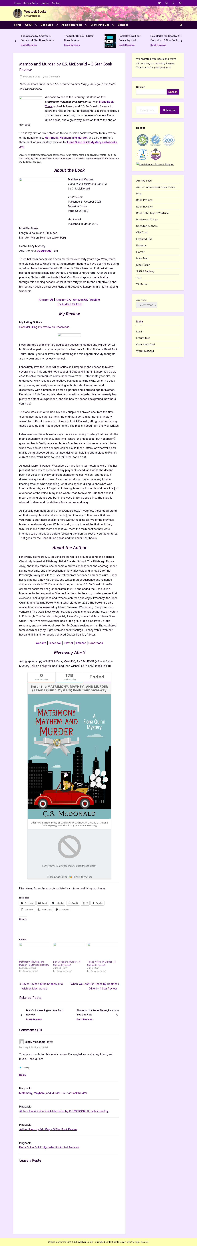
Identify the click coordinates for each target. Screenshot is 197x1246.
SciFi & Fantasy (145, 271)
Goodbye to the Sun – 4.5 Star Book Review (165, 38)
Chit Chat (141, 232)
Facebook (54, 643)
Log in (139, 331)
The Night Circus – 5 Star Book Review (35, 38)
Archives (141, 300)
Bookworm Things (147, 219)
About (28, 24)
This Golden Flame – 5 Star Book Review (96, 1012)
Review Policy (31, 3)
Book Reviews (29, 45)
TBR (138, 277)
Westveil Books (35, 12)
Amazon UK (80, 299)
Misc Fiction (143, 264)
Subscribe (169, 110)
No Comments (52, 77)
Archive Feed (144, 180)
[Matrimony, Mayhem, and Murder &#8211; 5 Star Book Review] (34, 951)
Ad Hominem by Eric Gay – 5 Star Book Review (48, 1129)
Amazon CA (63, 299)
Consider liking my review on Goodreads (44, 327)
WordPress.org (145, 350)
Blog (138, 193)
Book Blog (47, 24)
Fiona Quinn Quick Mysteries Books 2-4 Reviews (49, 1147)
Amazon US (46, 299)
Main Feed (142, 258)
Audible (95, 299)
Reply (22, 1074)
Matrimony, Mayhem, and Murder (66, 137)
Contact (56, 3)
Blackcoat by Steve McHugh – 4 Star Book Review (47, 1012)
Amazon (81, 643)
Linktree (45, 3)
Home (17, 3)
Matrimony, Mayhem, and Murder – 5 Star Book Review (53, 1093)
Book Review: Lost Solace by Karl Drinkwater (86, 39)
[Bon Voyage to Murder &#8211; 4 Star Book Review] (68, 951)
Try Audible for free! (69, 304)
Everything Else (100, 24)
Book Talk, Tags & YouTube (152, 213)
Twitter (68, 643)
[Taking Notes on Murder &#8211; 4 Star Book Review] (102, 951)
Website (41, 643)
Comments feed (145, 344)
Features (141, 245)
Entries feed (143, 338)
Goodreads (44, 250)
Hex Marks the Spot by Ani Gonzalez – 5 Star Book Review (123, 39)
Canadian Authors (147, 225)
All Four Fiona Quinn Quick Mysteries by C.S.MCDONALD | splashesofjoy (64, 1111)
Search (140, 87)
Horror (140, 251)
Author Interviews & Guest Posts (155, 187)
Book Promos (144, 199)
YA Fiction (142, 284)
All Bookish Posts (71, 24)
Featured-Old (144, 239)
